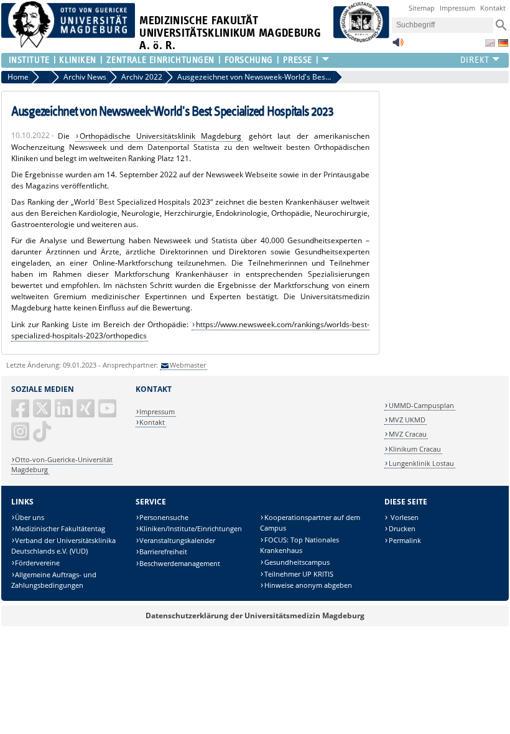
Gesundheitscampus (297, 562)
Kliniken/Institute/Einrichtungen (190, 528)
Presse (297, 60)
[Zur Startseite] (68, 45)
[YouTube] (108, 413)
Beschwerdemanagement (179, 563)
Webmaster (188, 364)
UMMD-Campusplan (421, 405)
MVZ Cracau (408, 434)
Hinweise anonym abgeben (308, 585)
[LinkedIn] (65, 413)
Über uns (29, 517)
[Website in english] (490, 43)
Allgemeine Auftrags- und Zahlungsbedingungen (54, 580)
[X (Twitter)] (43, 413)
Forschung (248, 60)
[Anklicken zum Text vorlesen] (398, 45)
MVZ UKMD (407, 419)
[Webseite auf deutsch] (503, 43)
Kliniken (77, 60)
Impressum (457, 7)
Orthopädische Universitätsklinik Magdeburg (161, 136)
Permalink (405, 540)
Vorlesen (404, 517)
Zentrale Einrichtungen (160, 60)
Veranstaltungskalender (177, 540)
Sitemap (422, 7)
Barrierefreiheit (163, 551)
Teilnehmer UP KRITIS (298, 573)
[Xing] (86, 413)
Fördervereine (37, 562)
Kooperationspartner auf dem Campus (310, 523)
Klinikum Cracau (415, 448)
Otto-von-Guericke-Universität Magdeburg (62, 464)
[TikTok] (43, 436)
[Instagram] (21, 436)
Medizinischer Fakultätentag (60, 528)
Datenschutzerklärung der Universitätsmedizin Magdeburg (255, 615)
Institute (29, 60)
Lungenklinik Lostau (421, 463)
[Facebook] (21, 413)
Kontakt (493, 7)
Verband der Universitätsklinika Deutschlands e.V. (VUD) (63, 546)
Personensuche (163, 517)
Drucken (402, 528)
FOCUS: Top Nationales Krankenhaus (299, 545)
